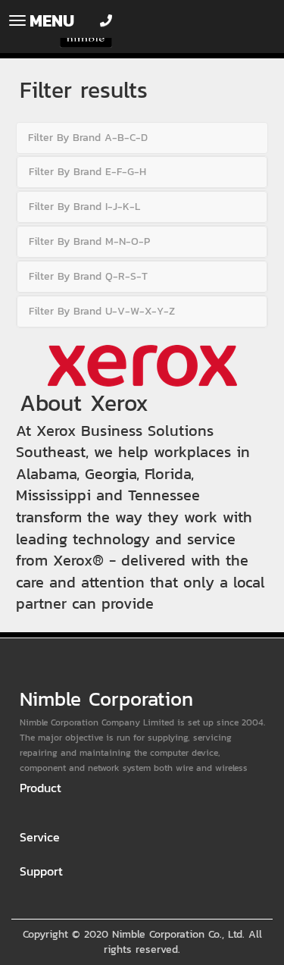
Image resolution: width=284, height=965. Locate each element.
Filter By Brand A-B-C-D (88, 138)
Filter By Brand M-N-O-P (89, 241)
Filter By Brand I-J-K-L (84, 207)
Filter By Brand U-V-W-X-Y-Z (102, 311)
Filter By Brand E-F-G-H (87, 172)
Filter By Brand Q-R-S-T (88, 276)
